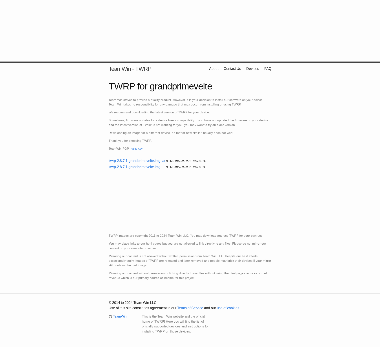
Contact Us (232, 69)
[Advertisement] (190, 31)
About (213, 69)
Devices (252, 69)
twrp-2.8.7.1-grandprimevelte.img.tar (137, 161)
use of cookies (228, 308)
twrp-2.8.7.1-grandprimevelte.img (135, 167)
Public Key (136, 148)
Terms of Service (190, 308)
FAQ (267, 69)
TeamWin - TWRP (130, 68)
